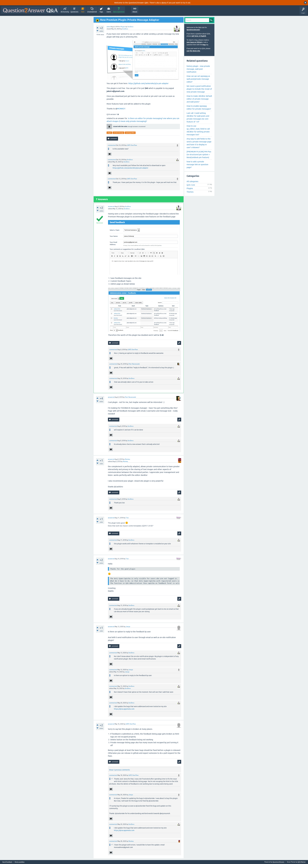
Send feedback (7, 862)
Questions (74, 12)
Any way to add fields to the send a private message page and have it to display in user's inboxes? (199, 143)
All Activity (65, 12)
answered (111, 206)
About (134, 12)
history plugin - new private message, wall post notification (198, 69)
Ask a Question (118, 12)
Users (109, 12)
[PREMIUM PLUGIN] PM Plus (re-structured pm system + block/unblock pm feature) (199, 154)
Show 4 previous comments (119, 770)
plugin (109, 132)
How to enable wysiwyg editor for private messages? (199, 107)
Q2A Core (191, 185)
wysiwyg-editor (130, 132)
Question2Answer (193, 30)
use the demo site (193, 51)
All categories (192, 181)
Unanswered (92, 12)
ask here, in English (199, 36)
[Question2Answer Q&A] (30, 10)
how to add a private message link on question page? (197, 164)
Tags (101, 12)
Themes (190, 192)
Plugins (123, 27)
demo (164, 3)
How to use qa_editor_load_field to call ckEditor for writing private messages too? (198, 130)
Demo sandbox (19, 862)
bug (204, 45)
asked (108, 27)
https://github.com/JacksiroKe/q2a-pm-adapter (148, 83)
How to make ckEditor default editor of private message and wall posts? (199, 99)
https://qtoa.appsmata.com (124, 709)
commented (112, 145)
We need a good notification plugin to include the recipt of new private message (199, 89)
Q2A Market (302, 862)
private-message (118, 132)
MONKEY (121, 109)
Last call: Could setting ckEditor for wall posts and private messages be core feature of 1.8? (198, 117)
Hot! (82, 12)
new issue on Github (194, 42)
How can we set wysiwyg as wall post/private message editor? (198, 79)
